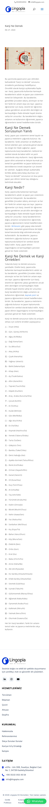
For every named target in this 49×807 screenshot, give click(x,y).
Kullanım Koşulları (21, 801)
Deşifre (5, 715)
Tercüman (6, 695)
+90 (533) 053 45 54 (16, 775)
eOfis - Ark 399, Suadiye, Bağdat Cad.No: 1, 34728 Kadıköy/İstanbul (23, 768)
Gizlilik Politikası (7, 801)
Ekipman (6, 700)
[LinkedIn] (4, 679)
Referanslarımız (9, 736)
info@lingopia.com (15, 779)
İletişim (5, 751)
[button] (35, 801)
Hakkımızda (7, 731)
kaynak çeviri (30, 295)
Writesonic (16, 226)
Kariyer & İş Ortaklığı (11, 746)
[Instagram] (11, 679)
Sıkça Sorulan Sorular (12, 741)
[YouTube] (18, 679)
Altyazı (5, 710)
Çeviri (5, 705)
